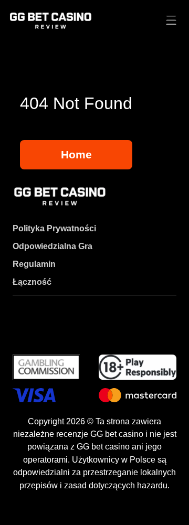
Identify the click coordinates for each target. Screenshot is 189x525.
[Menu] (171, 20)
